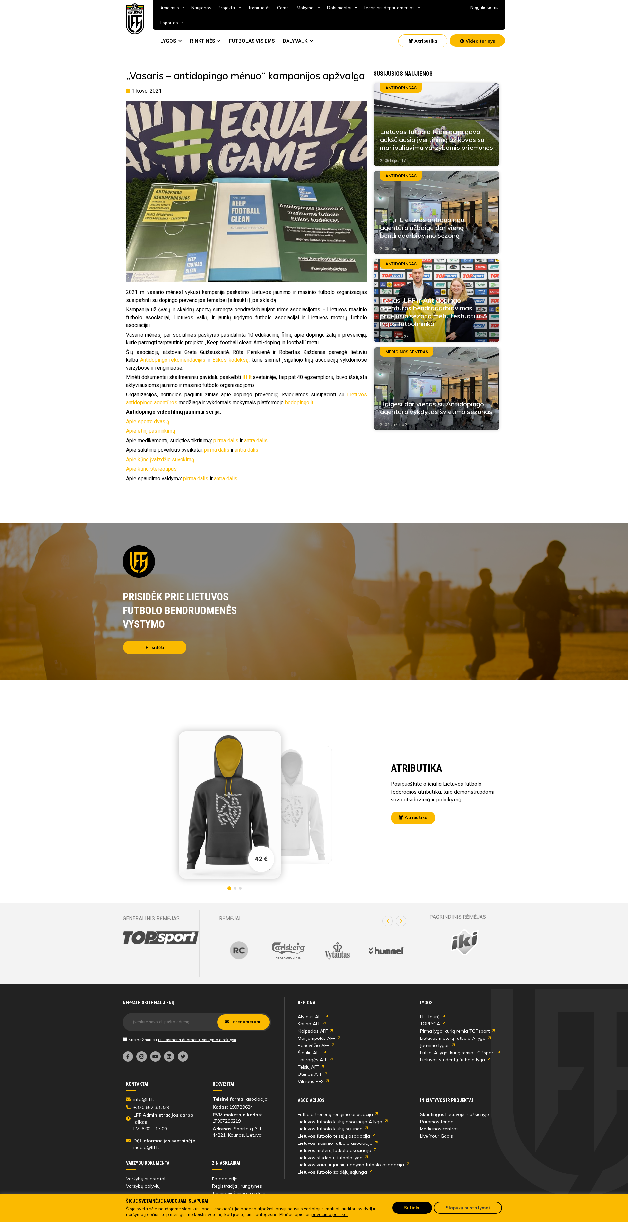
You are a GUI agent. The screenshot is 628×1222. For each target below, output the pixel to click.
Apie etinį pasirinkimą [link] (150, 431)
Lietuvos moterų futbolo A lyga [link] (453, 1038)
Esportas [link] (169, 22)
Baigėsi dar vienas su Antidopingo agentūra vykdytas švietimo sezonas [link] (436, 408)
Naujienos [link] (201, 7)
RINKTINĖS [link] (202, 41)
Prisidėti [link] (155, 647)
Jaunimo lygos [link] (435, 1045)
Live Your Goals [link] (436, 1136)
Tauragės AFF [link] (312, 1060)
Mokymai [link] (306, 7)
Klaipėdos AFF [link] (313, 1031)
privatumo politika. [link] (329, 1214)
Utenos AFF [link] (310, 1074)
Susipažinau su (182, 1039)
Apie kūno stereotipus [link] (151, 469)
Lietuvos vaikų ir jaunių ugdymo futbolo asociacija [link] (351, 1165)
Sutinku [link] (412, 1207)
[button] (387, 921)
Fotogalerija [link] (225, 1179)
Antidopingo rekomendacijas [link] (172, 360)
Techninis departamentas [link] (389, 7)
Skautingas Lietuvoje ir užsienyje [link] (454, 1114)
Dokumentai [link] (339, 7)
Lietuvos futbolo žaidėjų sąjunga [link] (332, 1172)
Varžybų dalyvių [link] (143, 1186)
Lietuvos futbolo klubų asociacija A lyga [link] (340, 1122)
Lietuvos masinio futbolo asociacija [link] (335, 1143)
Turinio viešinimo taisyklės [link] (239, 1193)
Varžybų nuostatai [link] (145, 1179)
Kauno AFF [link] (309, 1024)
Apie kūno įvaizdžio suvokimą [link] (160, 459)
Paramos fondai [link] (437, 1122)
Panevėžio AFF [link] (313, 1045)
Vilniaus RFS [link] (311, 1081)
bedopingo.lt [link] (299, 402)
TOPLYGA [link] (430, 1024)
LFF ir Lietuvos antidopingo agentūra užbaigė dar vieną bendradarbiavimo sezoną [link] (422, 227)
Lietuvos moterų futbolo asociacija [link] (334, 1150)
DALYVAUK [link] (295, 41)
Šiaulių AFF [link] (309, 1053)
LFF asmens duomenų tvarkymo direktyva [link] (197, 1039)
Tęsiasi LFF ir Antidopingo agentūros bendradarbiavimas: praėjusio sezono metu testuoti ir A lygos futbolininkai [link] (434, 312)
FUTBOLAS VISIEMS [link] (252, 41)
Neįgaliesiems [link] (484, 7)
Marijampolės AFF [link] (316, 1038)
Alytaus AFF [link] (310, 1017)
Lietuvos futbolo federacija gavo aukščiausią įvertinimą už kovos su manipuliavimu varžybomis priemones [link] (436, 139)
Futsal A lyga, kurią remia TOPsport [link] (457, 1053)
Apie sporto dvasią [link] (147, 421)
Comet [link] (283, 7)
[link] (135, 18)
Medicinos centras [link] (439, 1129)
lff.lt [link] (247, 377)
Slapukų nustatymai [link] (468, 1207)
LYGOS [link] (168, 41)
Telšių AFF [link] (308, 1067)
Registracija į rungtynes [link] (237, 1186)
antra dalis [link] (256, 440)
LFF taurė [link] (430, 1017)
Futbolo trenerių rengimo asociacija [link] (335, 1114)
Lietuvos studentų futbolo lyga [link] (452, 1060)
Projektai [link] (227, 7)
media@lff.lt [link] (146, 1147)
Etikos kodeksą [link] (230, 360)
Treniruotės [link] (259, 7)
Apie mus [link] (169, 7)
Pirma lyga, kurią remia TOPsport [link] (455, 1031)
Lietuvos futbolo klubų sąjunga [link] (330, 1129)
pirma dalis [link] (225, 440)
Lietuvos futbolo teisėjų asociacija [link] (334, 1136)
